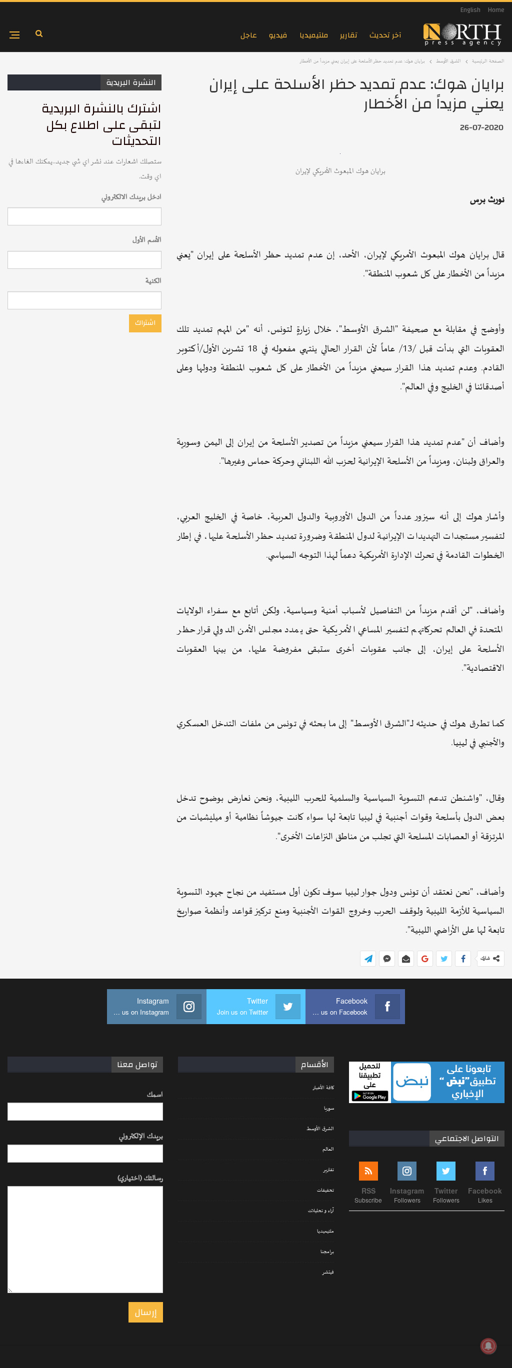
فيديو (278, 35)
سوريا (329, 1108)
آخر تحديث (386, 35)
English (470, 10)
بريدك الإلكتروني (141, 1136)
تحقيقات (325, 1190)
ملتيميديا (314, 35)
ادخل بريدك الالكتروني (132, 197)
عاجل (248, 35)
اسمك (155, 1095)
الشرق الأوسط (320, 1129)
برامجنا (327, 1252)
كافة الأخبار (323, 1088)
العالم (328, 1149)
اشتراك (145, 322)
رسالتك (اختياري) (140, 1178)
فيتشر (328, 1272)
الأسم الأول (147, 240)
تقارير (349, 35)
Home (496, 10)
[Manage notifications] (488, 1346)
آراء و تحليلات (321, 1211)
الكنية (154, 281)
